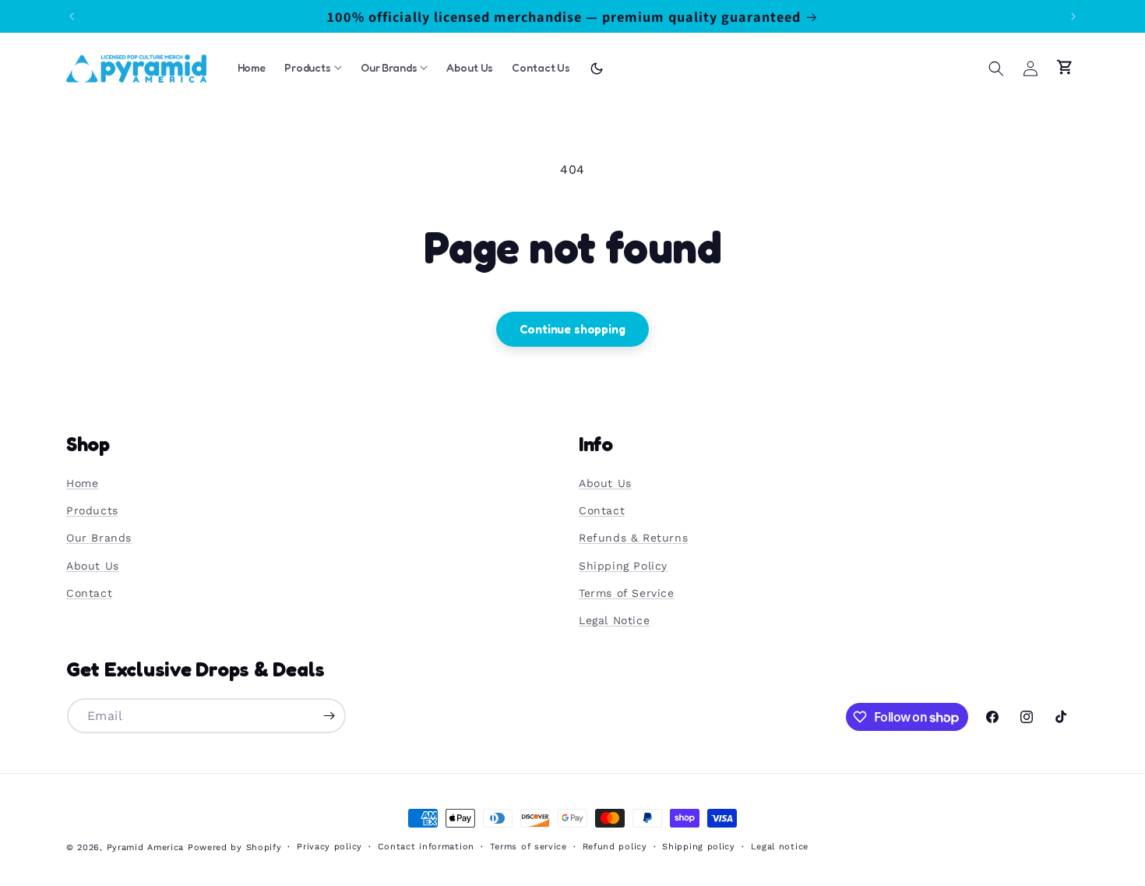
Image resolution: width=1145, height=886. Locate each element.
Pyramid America (146, 847)
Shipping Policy (623, 565)
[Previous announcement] (72, 16)
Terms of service (528, 847)
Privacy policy (329, 847)
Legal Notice (614, 620)
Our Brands (99, 537)
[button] (996, 68)
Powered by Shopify (235, 847)
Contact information (426, 847)
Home (82, 483)
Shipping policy (698, 847)
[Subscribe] (329, 715)
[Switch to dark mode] (597, 68)
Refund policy (615, 847)
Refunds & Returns (633, 537)
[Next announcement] (1073, 16)
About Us (92, 565)
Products (92, 510)
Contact (89, 593)
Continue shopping (572, 329)
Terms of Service (627, 593)
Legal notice (780, 847)
